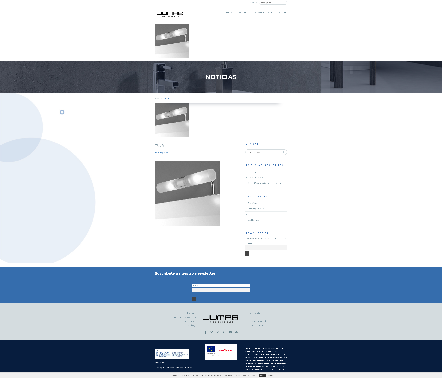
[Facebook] (205, 332)
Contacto (283, 12)
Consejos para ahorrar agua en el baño (263, 172)
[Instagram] (218, 332)
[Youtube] (230, 332)
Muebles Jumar (253, 220)
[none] (252, 2)
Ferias (250, 214)
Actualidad (256, 313)
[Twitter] (212, 332)
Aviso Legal (159, 367)
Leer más (270, 375)
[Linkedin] (224, 332)
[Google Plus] (236, 332)
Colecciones (252, 203)
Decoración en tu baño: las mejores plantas (264, 183)
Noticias (271, 12)
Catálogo (192, 326)
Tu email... (249, 243)
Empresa (229, 12)
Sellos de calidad (259, 326)
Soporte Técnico (257, 12)
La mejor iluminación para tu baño (261, 177)
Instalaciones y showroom (182, 317)
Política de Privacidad (174, 367)
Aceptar (262, 375)
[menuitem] (252, 2)
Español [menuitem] (251, 2)
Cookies (188, 367)
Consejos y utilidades (256, 208)
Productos (242, 12)
